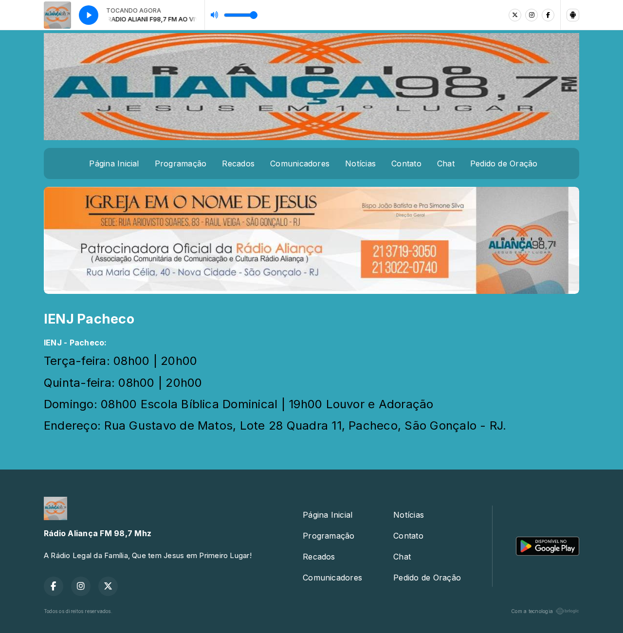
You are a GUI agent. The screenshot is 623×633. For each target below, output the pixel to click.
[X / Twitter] (515, 15)
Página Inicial (114, 163)
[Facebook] (548, 15)
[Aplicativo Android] (573, 15)
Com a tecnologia (532, 611)
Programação (181, 163)
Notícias (360, 163)
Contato (406, 163)
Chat (446, 163)
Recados (238, 163)
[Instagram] (531, 15)
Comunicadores (300, 163)
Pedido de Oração (504, 163)
